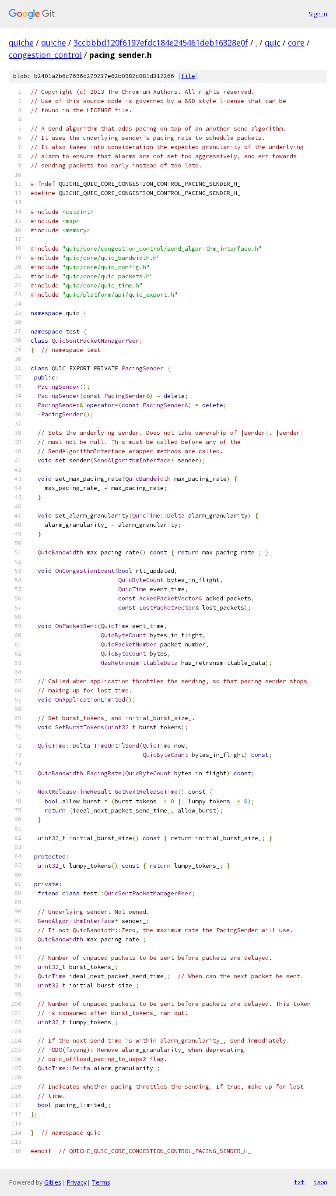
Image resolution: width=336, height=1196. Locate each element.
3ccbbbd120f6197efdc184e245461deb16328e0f (161, 42)
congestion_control (45, 55)
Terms (101, 1182)
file (188, 76)
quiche (21, 42)
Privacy (76, 1182)
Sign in (318, 14)
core (296, 42)
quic (272, 42)
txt (299, 1182)
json (320, 1182)
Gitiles (52, 1182)
